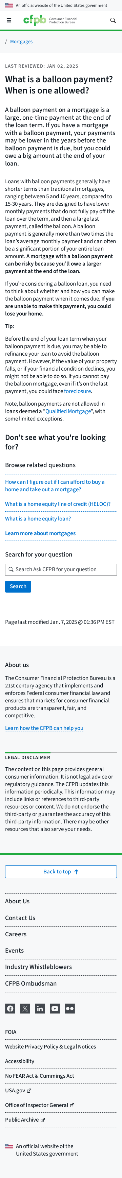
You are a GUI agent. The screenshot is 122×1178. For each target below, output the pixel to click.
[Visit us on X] (25, 1007)
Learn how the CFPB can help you (44, 728)
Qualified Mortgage (68, 411)
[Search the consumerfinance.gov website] (113, 20)
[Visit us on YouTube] (55, 1007)
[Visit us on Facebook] (10, 1007)
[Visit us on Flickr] (70, 1007)
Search (18, 586)
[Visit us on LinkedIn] (40, 1007)
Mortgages (21, 41)
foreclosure (77, 391)
